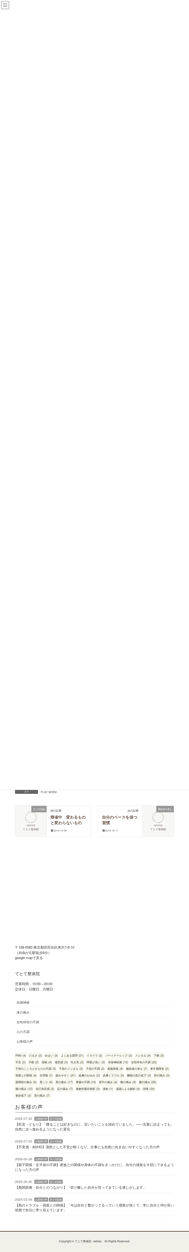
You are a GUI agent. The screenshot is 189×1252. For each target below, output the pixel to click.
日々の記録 (56, 1118)
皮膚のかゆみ (89, 1075)
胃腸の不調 (86, 1082)
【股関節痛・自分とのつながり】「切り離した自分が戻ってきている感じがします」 (80, 1187)
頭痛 (149, 1089)
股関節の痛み (26, 1082)
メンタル (143, 1055)
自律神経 (23, 1002)
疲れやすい (66, 1075)
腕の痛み (128, 1082)
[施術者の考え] (158, 815)
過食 (108, 1089)
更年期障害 (159, 1068)
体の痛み (23, 1012)
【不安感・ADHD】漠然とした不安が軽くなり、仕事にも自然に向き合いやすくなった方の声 (87, 1146)
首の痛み (42, 1095)
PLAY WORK (49, 792)
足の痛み (65, 1089)
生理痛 (46, 1075)
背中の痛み (108, 1082)
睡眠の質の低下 (139, 1075)
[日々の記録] (31, 815)
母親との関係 (26, 1075)
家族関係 (115, 1068)
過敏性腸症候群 (88, 1089)
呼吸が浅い (96, 1062)
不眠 (34, 1062)
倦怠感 (61, 1062)
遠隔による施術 (128, 1089)
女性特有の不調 (28, 1022)
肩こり (46, 1082)
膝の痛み (24, 1089)
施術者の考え (136, 1068)
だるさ (35, 1055)
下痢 (159, 1055)
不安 (20, 1062)
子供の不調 (95, 1068)
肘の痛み (162, 1075)
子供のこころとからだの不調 (35, 1068)
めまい (51, 1055)
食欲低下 (23, 1095)
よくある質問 (72, 1055)
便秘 (47, 1062)
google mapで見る (29, 957)
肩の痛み (64, 1082)
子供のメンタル (71, 1068)
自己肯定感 (45, 1089)
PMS (20, 1055)
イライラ (94, 1055)
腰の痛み (147, 1082)
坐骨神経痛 (118, 1062)
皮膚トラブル (113, 1075)
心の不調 (23, 1031)
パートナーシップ (118, 1055)
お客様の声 (25, 1041)
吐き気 (77, 1062)
